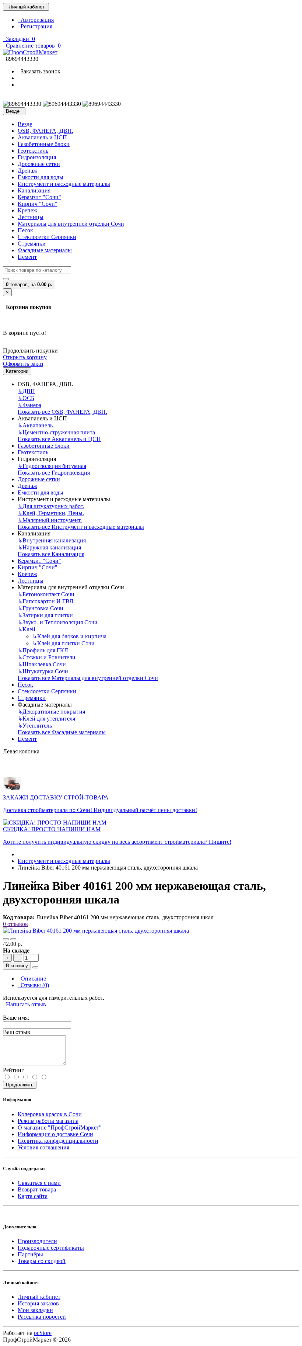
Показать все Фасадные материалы (62, 732)
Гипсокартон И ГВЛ (45, 601)
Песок (25, 230)
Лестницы (30, 217)
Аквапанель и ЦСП (42, 137)
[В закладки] (6, 939)
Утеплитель (35, 725)
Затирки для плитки (45, 615)
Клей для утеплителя (46, 718)
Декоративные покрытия (51, 711)
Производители (37, 1241)
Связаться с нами (39, 1183)
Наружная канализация (49, 547)
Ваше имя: (16, 1017)
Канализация (34, 190)
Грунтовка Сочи (40, 608)
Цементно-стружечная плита (56, 432)
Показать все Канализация (51, 554)
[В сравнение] (13, 939)
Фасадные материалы (45, 250)
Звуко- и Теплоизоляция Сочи (58, 622)
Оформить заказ (23, 364)
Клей (26, 629)
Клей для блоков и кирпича (69, 636)
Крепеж (27, 210)
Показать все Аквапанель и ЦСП (59, 439)
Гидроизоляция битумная (52, 466)
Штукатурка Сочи (43, 671)
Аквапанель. (36, 425)
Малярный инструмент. (50, 520)
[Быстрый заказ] (35, 967)
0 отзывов (15, 924)
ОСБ (26, 398)
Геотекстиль (33, 151)
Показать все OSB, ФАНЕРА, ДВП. (62, 412)
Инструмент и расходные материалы (64, 184)
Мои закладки (35, 1310)
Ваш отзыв (16, 1032)
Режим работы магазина (48, 1121)
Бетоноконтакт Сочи (46, 594)
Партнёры (30, 1254)
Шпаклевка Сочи (42, 664)
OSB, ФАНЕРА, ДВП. (45, 131)
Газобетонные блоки (44, 144)
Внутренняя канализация (52, 540)
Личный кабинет (39, 1297)
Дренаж (27, 170)
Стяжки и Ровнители (47, 657)
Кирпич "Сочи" (37, 204)
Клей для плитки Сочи (63, 643)
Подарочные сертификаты (51, 1248)
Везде (25, 124)
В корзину (17, 965)
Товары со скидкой (42, 1261)
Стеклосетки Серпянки (47, 237)
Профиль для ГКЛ (43, 650)
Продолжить (20, 1084)
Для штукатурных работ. (51, 506)
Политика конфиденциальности (58, 1141)
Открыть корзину (25, 357)
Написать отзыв (24, 1004)
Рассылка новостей (42, 1317)
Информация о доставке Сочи (55, 1134)
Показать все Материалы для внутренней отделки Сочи (88, 678)
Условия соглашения (43, 1147)
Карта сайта (33, 1196)
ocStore (43, 1333)
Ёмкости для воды (40, 177)
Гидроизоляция (37, 157)
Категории (17, 371)
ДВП (26, 391)
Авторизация (36, 20)
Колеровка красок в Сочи (50, 1114)
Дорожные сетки (39, 164)
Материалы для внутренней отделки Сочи (71, 224)
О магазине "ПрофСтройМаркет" (60, 1127)
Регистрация (35, 26)
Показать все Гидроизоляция (54, 472)
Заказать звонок (39, 71)
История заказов (38, 1303)
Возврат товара (37, 1189)
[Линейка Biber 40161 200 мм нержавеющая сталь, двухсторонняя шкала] (96, 930)
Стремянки (32, 243)
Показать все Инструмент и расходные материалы (81, 527)
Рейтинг (13, 1070)
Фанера (29, 405)
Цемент (27, 257)
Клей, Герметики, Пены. (51, 513)
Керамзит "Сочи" (39, 197)
